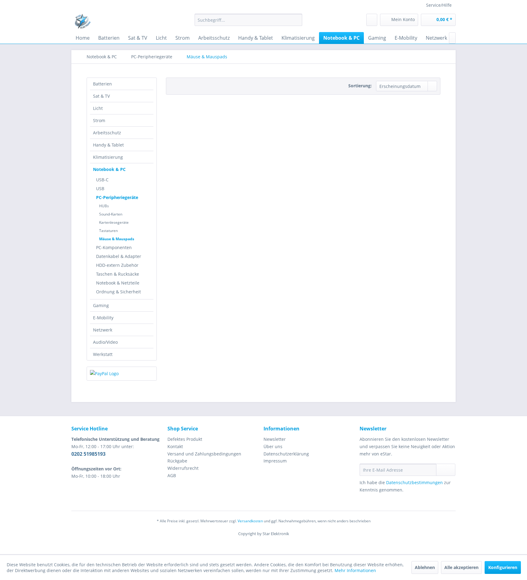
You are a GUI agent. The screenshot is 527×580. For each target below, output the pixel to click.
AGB (171, 475)
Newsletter (275, 439)
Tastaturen (108, 230)
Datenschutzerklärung (286, 454)
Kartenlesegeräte (114, 222)
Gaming (101, 305)
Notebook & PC (109, 169)
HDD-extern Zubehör (117, 265)
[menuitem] (248, 20)
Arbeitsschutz (107, 133)
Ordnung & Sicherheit (118, 292)
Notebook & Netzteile (117, 283)
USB (100, 188)
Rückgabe (177, 461)
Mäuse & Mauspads (116, 238)
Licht (98, 108)
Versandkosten (250, 521)
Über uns (273, 446)
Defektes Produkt (184, 439)
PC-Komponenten (114, 247)
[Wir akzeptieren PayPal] (121, 373)
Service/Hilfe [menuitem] (439, 5)
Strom (99, 120)
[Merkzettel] (371, 20)
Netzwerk (102, 330)
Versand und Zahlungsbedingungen (204, 454)
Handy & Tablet (108, 145)
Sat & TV (101, 96)
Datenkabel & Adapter (118, 256)
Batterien (102, 84)
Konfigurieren (502, 567)
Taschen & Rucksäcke (117, 274)
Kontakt (175, 446)
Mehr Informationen (355, 570)
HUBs (104, 205)
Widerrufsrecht (183, 468)
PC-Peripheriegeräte (117, 197)
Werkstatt (103, 354)
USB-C (102, 180)
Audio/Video (105, 342)
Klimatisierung (108, 157)
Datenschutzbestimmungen (414, 482)
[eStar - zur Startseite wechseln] (82, 21)
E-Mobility (103, 318)
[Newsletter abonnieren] (445, 470)
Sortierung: (360, 86)
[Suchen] (296, 20)
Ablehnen (425, 567)
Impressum (275, 461)
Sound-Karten (110, 214)
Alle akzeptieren (461, 567)
